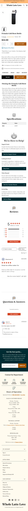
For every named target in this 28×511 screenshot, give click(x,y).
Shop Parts (6, 168)
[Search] (23, 5)
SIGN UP (22, 365)
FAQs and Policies (7, 487)
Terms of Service (6, 493)
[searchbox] (9, 249)
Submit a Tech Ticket (20, 425)
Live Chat (23, 395)
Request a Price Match (9, 48)
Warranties (5, 465)
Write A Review (14, 241)
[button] (1, 5)
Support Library (10, 425)
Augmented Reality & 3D (8, 474)
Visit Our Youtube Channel (10, 184)
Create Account (6, 455)
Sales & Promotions (7, 463)
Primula (4, 36)
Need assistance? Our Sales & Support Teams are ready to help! (14, 1)
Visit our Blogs (7, 199)
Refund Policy (6, 496)
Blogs (4, 470)
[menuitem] (14, 452)
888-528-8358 (15, 395)
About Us (5, 482)
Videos (4, 472)
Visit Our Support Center (9, 154)
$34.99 (8, 77)
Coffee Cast (5, 491)
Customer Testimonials (8, 489)
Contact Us (5, 484)
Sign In (4, 452)
